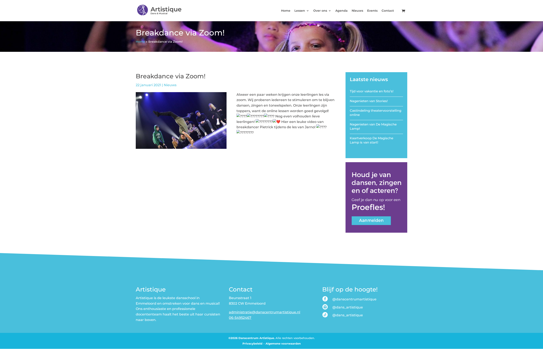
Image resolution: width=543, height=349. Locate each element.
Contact (388, 11)
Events (372, 11)
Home (285, 11)
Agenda (341, 11)
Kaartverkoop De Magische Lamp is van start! (371, 140)
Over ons (320, 11)
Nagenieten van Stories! (369, 101)
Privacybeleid (252, 343)
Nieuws (357, 11)
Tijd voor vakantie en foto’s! (371, 91)
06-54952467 (240, 318)
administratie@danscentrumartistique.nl (264, 312)
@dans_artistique (347, 307)
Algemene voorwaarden (283, 343)
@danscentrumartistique (354, 299)
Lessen (299, 11)
